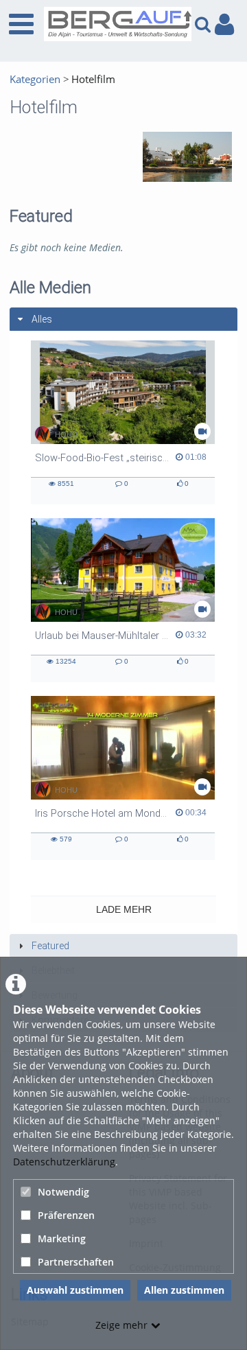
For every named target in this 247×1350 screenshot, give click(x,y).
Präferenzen (66, 1215)
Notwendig (63, 1191)
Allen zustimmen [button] (184, 1289)
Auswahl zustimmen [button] (75, 1289)
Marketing (62, 1238)
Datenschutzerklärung (64, 1161)
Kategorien (35, 79)
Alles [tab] (42, 319)
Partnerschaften (76, 1261)
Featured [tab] (50, 945)
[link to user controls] (224, 24)
